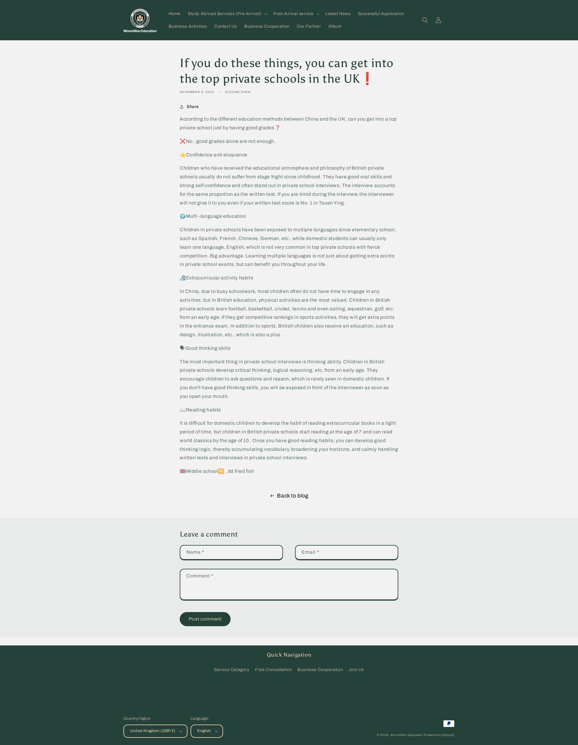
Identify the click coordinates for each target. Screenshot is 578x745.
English (204, 731)
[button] (227, 14)
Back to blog (292, 496)
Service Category (232, 669)
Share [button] (193, 106)
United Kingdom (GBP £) (153, 731)
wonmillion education (406, 735)
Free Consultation (273, 669)
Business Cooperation (320, 669)
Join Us (356, 669)
